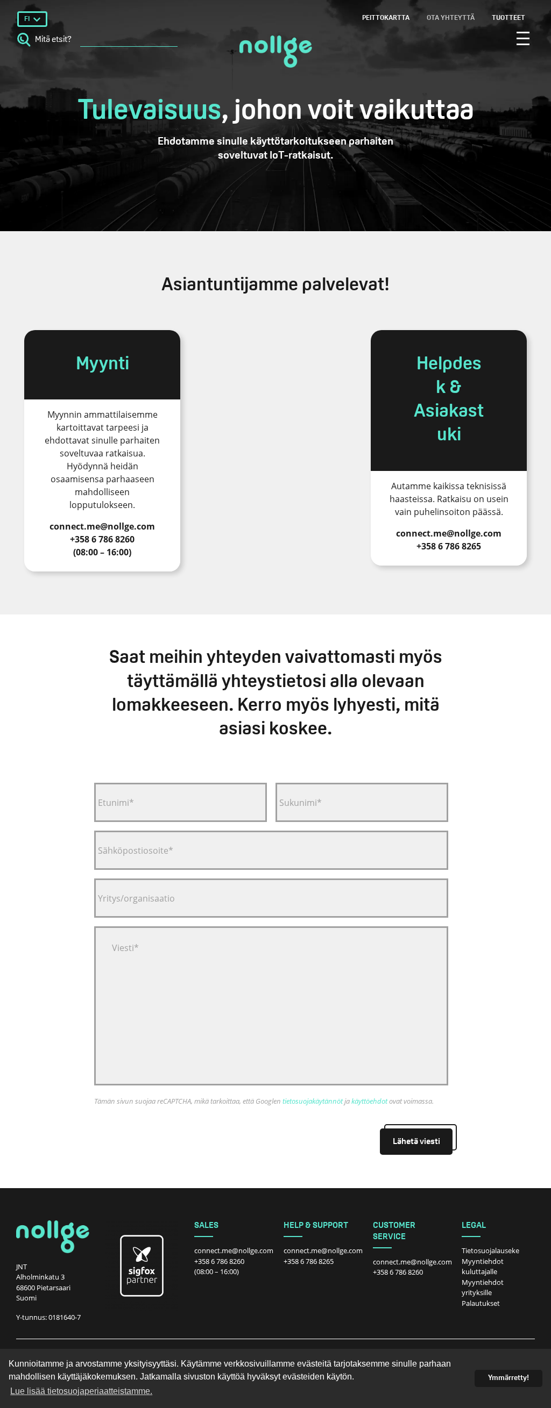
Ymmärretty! (508, 1378)
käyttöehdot (369, 1101)
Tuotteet (508, 18)
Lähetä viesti (416, 1142)
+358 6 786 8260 (219, 1261)
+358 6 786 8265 (309, 1261)
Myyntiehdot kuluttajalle (483, 1266)
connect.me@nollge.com (233, 1250)
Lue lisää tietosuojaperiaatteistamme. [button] (81, 1391)
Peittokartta (385, 18)
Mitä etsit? (53, 39)
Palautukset (481, 1303)
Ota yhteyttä (451, 18)
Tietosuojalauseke (490, 1250)
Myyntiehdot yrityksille (483, 1287)
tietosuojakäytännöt (312, 1101)
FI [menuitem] (27, 19)
